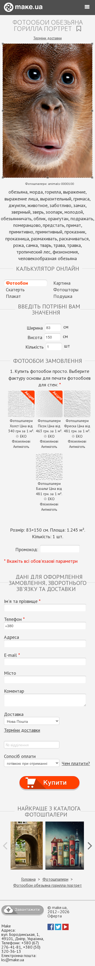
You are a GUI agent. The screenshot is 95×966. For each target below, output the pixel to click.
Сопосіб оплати (20, 756)
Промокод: (26, 549)
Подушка (62, 296)
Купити (49, 778)
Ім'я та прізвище (22, 601)
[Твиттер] (58, 928)
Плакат (13, 296)
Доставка (13, 714)
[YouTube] (65, 928)
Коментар (14, 691)
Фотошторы (65, 290)
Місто (10, 673)
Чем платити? (76, 763)
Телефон (14, 619)
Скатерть (15, 290)
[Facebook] (51, 928)
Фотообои (17, 283)
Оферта (55, 915)
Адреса (11, 637)
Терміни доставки (47, 38)
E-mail (12, 655)
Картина (61, 283)
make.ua (59, 907)
